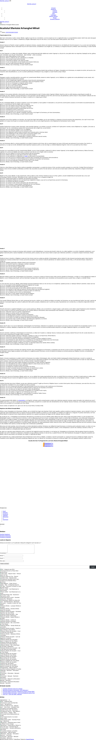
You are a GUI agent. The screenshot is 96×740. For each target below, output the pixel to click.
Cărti (53, 13)
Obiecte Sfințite (53, 16)
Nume (2, 555)
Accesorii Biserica (55, 19)
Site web (2, 561)
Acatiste (55, 10)
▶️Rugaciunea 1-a (48, 443)
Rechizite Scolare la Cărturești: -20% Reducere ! (15, 690)
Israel (26, 156)
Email (2, 558)
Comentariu (3, 553)
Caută (92, 567)
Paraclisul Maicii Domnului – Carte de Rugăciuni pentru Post (19, 693)
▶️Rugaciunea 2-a (48, 444)
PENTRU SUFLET (31, 4)
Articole (53, 8)
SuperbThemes (30, 739)
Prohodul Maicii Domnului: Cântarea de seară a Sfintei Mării (18, 691)
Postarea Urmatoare (5, 537)
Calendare (53, 15)
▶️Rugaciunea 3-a (48, 446)
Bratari (55, 17)
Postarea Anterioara (5, 535)
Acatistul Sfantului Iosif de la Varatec (12, 688)
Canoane (54, 12)
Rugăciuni (53, 9)
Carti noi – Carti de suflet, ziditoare (12, 694)
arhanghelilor (21, 400)
